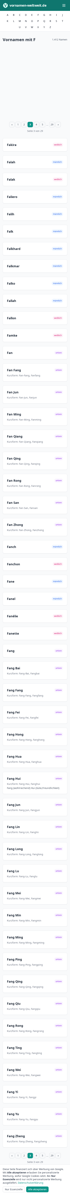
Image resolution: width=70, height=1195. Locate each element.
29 (52, 124)
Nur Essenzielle (14, 1189)
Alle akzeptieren (37, 1189)
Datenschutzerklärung (30, 1182)
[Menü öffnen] (63, 5)
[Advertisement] (35, 81)
